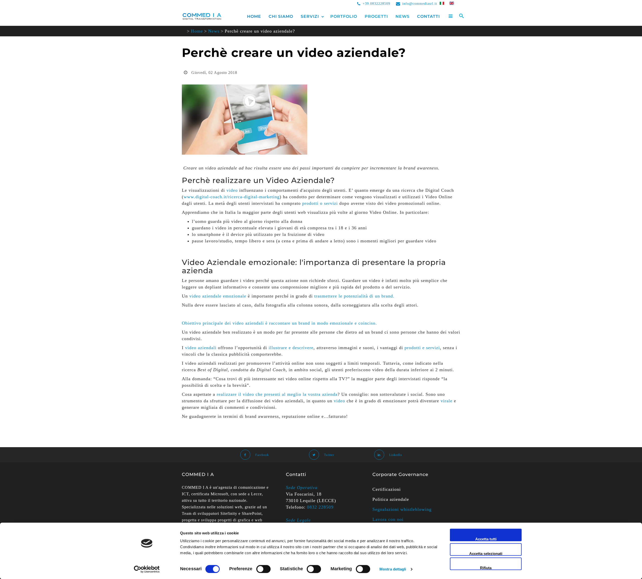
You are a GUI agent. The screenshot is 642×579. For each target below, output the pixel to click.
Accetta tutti (486, 539)
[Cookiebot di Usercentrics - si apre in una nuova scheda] (147, 569)
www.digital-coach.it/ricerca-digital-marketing (232, 196)
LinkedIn (395, 455)
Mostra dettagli (392, 569)
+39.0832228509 (376, 4)
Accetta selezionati (485, 553)
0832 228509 (320, 507)
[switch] (263, 569)
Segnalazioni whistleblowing (402, 509)
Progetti (376, 16)
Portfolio (343, 16)
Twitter (329, 455)
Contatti (428, 16)
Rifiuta (486, 568)
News (402, 16)
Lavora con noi (388, 519)
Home (254, 16)
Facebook (262, 455)
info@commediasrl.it (419, 4)
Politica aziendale (390, 499)
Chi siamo (281, 16)
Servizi (310, 16)
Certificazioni (386, 489)
